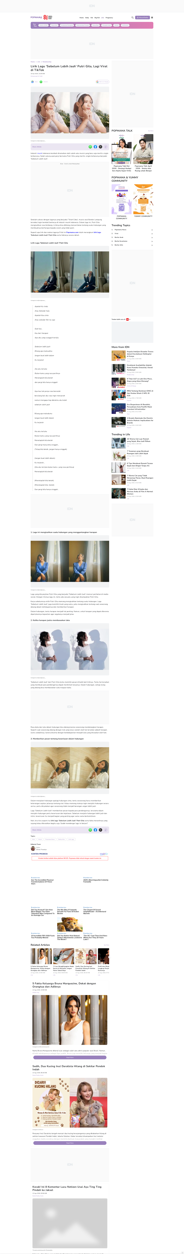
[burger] (152, 17)
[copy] (105, 147)
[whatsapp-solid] (90, 146)
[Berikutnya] (109, 951)
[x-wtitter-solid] (100, 146)
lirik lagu (97, 232)
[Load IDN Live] (132, 332)
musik (39, 153)
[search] (132, 17)
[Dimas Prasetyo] (33, 848)
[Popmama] (41, 17)
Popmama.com (72, 232)
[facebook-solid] (95, 146)
